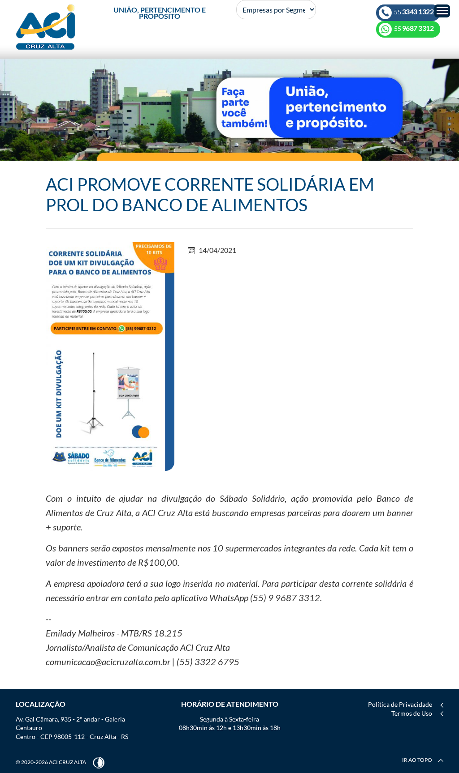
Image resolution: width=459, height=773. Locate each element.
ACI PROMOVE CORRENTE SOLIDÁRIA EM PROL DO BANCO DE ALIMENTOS (210, 194)
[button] (442, 11)
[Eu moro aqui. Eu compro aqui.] (229, 109)
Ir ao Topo (417, 759)
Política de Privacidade (400, 704)
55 (413, 12)
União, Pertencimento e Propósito (159, 12)
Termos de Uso (411, 713)
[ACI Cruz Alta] (46, 27)
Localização (40, 704)
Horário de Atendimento (229, 704)
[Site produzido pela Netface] (98, 762)
